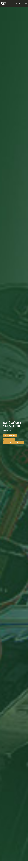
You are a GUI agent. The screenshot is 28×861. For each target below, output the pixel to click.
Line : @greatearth (9, 439)
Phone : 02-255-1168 (10, 435)
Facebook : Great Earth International (14, 442)
